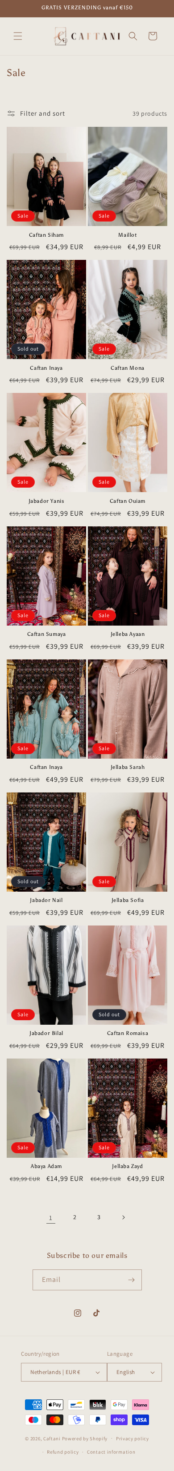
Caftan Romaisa (127, 1033)
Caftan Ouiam (127, 501)
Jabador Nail (46, 900)
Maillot (127, 235)
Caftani (52, 1438)
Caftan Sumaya (46, 634)
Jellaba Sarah (128, 767)
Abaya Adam (46, 1166)
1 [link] (51, 1217)
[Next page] (123, 1217)
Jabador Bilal (46, 1033)
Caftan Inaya (46, 368)
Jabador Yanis (47, 501)
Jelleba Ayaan (128, 634)
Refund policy (63, 1452)
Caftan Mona (128, 368)
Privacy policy (132, 1438)
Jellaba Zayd (127, 1166)
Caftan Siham (46, 235)
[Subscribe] (131, 1279)
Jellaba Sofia (128, 900)
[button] (18, 36)
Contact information (111, 1452)
